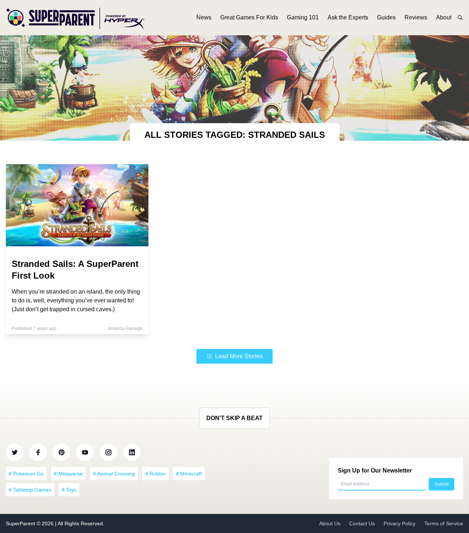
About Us (329, 523)
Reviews (416, 17)
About (443, 17)
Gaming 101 (303, 17)
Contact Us (362, 523)
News (203, 17)
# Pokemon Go (26, 474)
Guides (386, 17)
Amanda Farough (125, 328)
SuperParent (21, 523)
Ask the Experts (348, 17)
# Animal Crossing (114, 474)
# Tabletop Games (30, 490)
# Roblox (155, 474)
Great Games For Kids (249, 17)
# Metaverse (68, 474)
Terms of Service (443, 523)
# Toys (69, 490)
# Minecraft (189, 474)
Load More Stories (239, 356)
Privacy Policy (400, 523)
